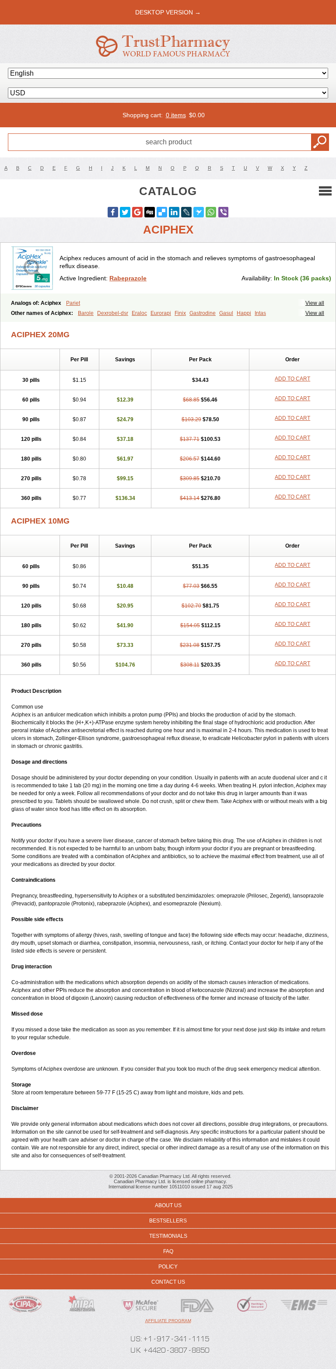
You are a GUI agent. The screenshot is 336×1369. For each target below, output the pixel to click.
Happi (244, 313)
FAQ (168, 1251)
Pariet (73, 303)
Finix (180, 313)
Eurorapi (160, 313)
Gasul (226, 313)
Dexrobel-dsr (112, 313)
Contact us (168, 1282)
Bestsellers (168, 1221)
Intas (260, 313)
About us (168, 1205)
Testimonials (168, 1236)
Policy (168, 1267)
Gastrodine (202, 313)
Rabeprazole (128, 278)
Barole (86, 313)
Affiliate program (168, 1320)
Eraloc (139, 313)
